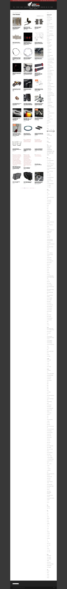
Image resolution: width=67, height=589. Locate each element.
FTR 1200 (48, 22)
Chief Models (17, 12)
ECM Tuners (49, 80)
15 (33, 188)
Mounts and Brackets (50, 106)
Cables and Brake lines (50, 86)
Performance (49, 71)
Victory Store (35, 8)
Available (49, 142)
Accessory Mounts (49, 30)
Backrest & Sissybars (50, 62)
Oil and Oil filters (50, 92)
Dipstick (48, 68)
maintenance (49, 52)
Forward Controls (50, 74)
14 (31, 188)
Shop (48, 0)
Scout (48, 123)
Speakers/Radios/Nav (50, 93)
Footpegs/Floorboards (50, 112)
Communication (49, 61)
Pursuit (48, 29)
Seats (48, 108)
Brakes (48, 109)
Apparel (48, 38)
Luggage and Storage (50, 59)
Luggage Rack (49, 105)
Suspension (49, 100)
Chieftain (48, 120)
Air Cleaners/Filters (50, 83)
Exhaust (48, 111)
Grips (48, 114)
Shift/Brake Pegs (49, 19)
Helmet (48, 50)
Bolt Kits (48, 43)
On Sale (49, 138)
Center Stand (49, 49)
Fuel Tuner (49, 90)
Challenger (48, 16)
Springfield (48, 20)
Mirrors (48, 117)
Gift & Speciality (49, 73)
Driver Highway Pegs (50, 70)
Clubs (50, 0)
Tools (48, 47)
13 (30, 188)
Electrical (48, 103)
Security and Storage (50, 27)
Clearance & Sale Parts (50, 26)
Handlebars (49, 85)
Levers (48, 53)
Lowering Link (49, 65)
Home (41, 0)
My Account (31, 8)
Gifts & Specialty (49, 17)
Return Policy (44, 0)
